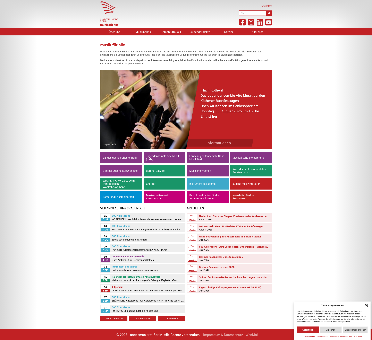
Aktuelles (257, 32)
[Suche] (269, 13)
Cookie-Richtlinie (308, 336)
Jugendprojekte (200, 32)
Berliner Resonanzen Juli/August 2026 (221, 258)
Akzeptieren (307, 330)
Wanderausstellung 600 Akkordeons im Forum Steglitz (230, 238)
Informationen (219, 142)
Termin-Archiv (143, 318)
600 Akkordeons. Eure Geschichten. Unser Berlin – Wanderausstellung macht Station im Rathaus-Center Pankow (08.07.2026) (234, 248)
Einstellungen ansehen (355, 330)
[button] (366, 305)
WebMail (252, 334)
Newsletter (266, 6)
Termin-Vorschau (114, 318)
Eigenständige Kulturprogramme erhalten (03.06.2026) (230, 289)
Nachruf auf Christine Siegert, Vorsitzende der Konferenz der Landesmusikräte (234, 218)
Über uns (114, 32)
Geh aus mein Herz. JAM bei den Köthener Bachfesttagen (231, 228)
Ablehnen (330, 330)
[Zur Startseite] (109, 25)
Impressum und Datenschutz (327, 336)
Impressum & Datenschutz (223, 334)
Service (229, 32)
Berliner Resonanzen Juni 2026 (217, 268)
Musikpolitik (143, 32)
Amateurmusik (171, 32)
